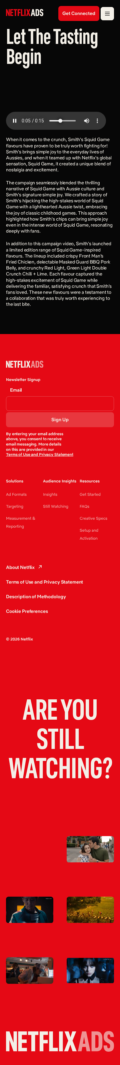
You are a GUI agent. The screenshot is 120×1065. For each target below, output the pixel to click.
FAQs (84, 506)
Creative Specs (93, 518)
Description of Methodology (36, 597)
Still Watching (55, 506)
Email (16, 390)
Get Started (90, 494)
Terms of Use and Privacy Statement (39, 454)
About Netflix (20, 567)
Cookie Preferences (27, 611)
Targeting (14, 506)
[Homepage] (24, 12)
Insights (50, 494)
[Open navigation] (107, 13)
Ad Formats (16, 494)
